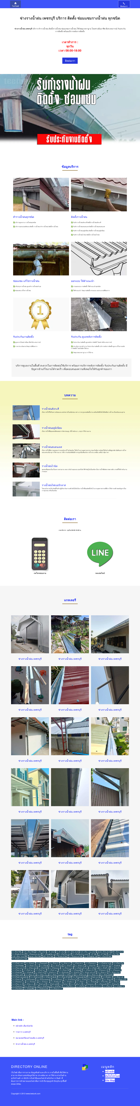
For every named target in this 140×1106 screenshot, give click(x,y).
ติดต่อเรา (124, 6)
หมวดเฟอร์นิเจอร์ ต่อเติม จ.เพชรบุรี (30, 1038)
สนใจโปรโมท (112, 1076)
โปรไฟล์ (15, 6)
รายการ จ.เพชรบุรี (23, 1031)
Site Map (110, 1080)
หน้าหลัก (109, 1071)
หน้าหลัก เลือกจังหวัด (24, 1025)
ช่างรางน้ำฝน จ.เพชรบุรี (25, 1044)
